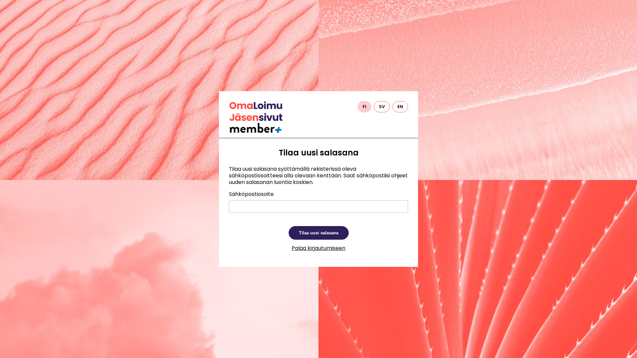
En (400, 106)
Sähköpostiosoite (251, 194)
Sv (382, 106)
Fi (364, 106)
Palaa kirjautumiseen (318, 248)
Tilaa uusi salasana (318, 232)
